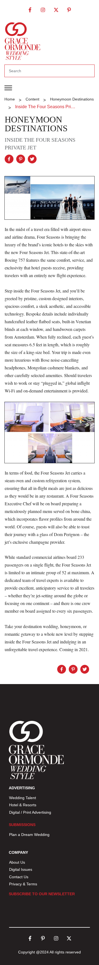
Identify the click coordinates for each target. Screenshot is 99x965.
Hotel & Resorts (22, 805)
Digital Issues (20, 869)
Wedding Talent (22, 798)
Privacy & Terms (23, 884)
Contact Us (18, 877)
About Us (17, 862)
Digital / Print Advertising (30, 812)
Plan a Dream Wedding (29, 834)
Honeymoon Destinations (36, 124)
